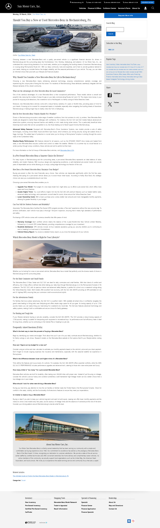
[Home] (9, 6)
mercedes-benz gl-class (134, 77)
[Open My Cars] (145, 8)
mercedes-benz (125, 64)
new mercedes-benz (122, 67)
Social (23, 480)
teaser (108, 79)
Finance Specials (87, 512)
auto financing (135, 74)
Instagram (114, 79)
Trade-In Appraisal (60, 506)
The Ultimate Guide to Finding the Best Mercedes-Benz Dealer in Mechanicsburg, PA (41, 476)
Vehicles (82, 8)
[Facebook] (129, 521)
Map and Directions (116, 506)
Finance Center (86, 506)
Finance (109, 77)
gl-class (139, 72)
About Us (136, 8)
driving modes (129, 79)
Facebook (117, 93)
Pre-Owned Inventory (32, 506)
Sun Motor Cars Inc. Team (26, 55)
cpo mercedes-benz (121, 69)
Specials (84, 502)
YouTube (134, 64)
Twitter (116, 102)
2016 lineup (130, 67)
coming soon (112, 72)
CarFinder (28, 512)
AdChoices (42, 522)
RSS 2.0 (111, 50)
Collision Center (109, 8)
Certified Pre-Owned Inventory (36, 509)
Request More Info (125, 16)
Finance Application (88, 509)
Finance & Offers (94, 8)
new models (129, 69)
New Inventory (30, 502)
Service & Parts (124, 8)
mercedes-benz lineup (111, 67)
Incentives (109, 74)
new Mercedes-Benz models (122, 72)
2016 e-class (137, 67)
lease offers (127, 74)
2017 (142, 67)
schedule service (147, 2)
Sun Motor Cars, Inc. (39, 14)
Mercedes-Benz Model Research (65, 502)
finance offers (118, 74)
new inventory (111, 64)
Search (110, 34)
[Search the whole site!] (153, 8)
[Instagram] (133, 521)
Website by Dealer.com (30, 522)
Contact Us (113, 509)
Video (118, 64)
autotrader (135, 69)
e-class (138, 64)
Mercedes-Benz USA (67, 150)
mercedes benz (133, 72)
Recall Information (60, 509)
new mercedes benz (111, 69)
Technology (121, 79)
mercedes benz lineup (119, 77)
